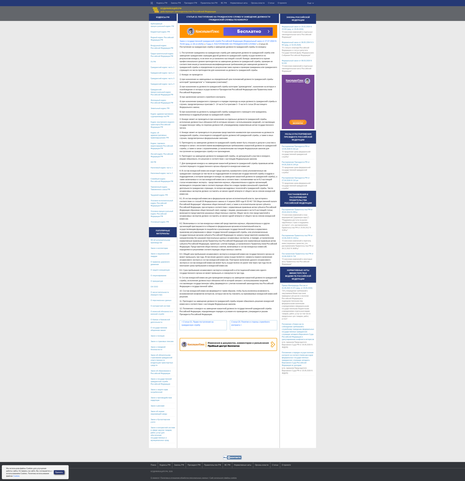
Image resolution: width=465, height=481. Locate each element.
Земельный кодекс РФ (160, 108)
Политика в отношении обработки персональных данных (184, 478)
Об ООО (154, 287)
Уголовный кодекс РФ (160, 222)
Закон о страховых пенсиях (162, 341)
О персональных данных (161, 300)
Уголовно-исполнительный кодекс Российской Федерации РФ (162, 203)
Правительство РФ (209, 3)
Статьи (271, 3)
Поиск (153, 465)
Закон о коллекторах (159, 248)
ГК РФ (153, 62)
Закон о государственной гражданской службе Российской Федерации (161, 381)
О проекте (282, 3)
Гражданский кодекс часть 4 (162, 84)
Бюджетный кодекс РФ (160, 32)
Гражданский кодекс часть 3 (162, 78)
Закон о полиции (157, 336)
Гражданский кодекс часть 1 (162, 67)
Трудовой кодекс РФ (159, 195)
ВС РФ (224, 3)
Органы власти (258, 3)
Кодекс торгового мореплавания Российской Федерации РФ (162, 145)
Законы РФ (176, 3)
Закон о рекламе (157, 406)
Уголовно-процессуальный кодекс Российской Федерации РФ (162, 213)
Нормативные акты (239, 3)
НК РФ (153, 162)
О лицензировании (158, 275)
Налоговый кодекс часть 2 (162, 173)
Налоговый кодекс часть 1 (162, 168)
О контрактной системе (160, 306)
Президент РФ (190, 3)
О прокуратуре (157, 281)
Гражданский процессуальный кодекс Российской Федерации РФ (162, 92)
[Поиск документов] (152, 3)
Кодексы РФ (161, 3)
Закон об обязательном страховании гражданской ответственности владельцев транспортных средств (162, 360)
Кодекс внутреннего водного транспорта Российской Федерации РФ (162, 124)
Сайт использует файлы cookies (223, 478)
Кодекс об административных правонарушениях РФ (160, 135)
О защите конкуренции (160, 270)
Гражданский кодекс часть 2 (162, 73)
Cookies (16, 476)
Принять (59, 472)
